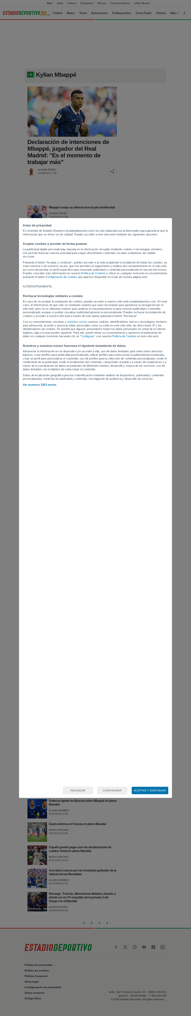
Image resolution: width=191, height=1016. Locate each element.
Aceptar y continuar (150, 790)
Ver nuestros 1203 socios (39, 384)
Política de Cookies (93, 273)
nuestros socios (77, 321)
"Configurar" (87, 336)
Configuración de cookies (61, 276)
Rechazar (78, 790)
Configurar (112, 790)
